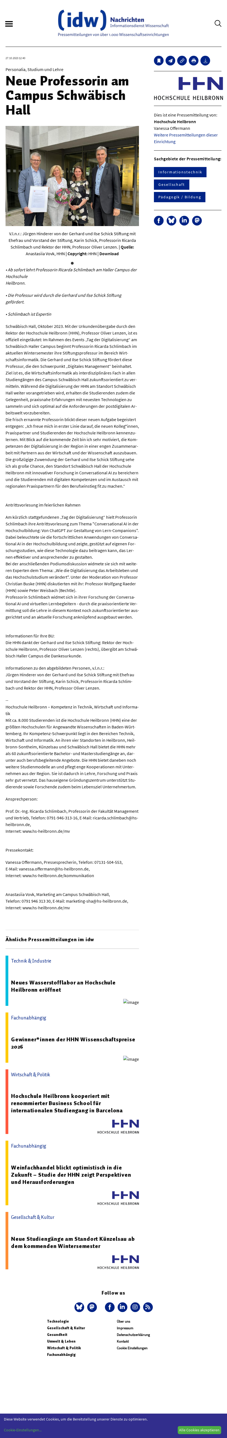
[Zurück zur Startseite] (113, 23)
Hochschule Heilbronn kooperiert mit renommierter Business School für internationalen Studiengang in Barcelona (67, 1103)
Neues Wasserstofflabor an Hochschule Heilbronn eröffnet (63, 986)
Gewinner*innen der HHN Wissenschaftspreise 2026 (73, 1043)
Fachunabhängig (61, 1354)
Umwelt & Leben (61, 1341)
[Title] (182, 60)
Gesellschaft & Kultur (66, 1328)
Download (109, 253)
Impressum (125, 1328)
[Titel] (159, 60)
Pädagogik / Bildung (179, 196)
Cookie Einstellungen (132, 1348)
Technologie (58, 1321)
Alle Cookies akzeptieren (199, 1429)
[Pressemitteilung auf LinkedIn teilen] (184, 221)
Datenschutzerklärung (133, 1334)
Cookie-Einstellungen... (23, 1429)
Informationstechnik (180, 171)
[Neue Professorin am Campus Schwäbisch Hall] (170, 60)
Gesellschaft (171, 184)
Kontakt (123, 1341)
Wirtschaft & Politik (64, 1348)
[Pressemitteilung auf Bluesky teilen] (171, 221)
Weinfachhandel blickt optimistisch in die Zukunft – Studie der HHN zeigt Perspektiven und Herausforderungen (71, 1174)
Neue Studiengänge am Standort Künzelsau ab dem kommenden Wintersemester (73, 1242)
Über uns (123, 1321)
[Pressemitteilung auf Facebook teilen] (159, 221)
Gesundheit (57, 1334)
